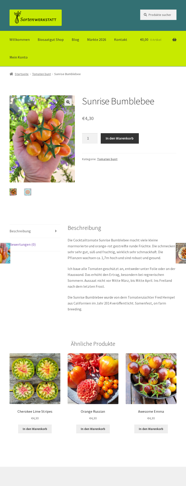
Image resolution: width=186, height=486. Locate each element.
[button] (68, 102)
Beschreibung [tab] (20, 231)
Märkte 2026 (96, 39)
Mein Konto (19, 57)
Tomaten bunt (41, 74)
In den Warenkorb (120, 138)
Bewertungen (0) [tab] (23, 244)
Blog (75, 39)
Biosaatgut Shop (51, 39)
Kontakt (120, 39)
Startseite (22, 74)
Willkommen (20, 39)
